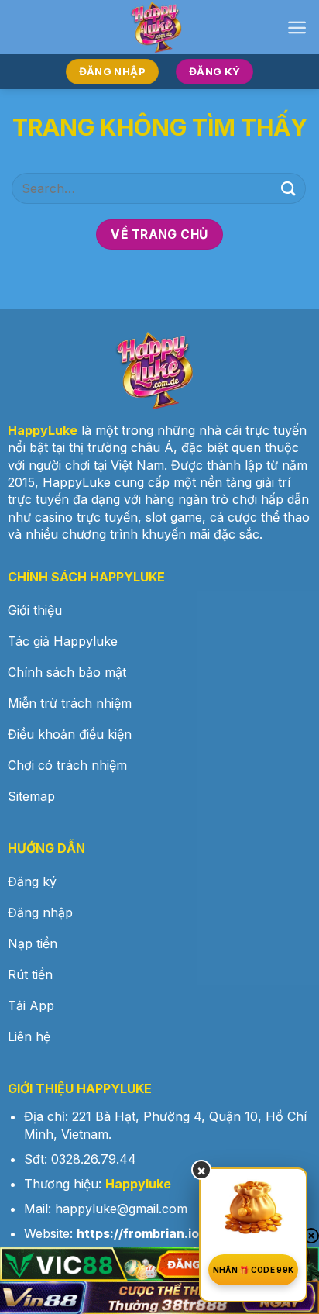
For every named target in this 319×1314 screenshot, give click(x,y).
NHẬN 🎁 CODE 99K (253, 1269)
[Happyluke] (159, 27)
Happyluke (138, 1184)
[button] (296, 27)
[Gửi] (288, 188)
